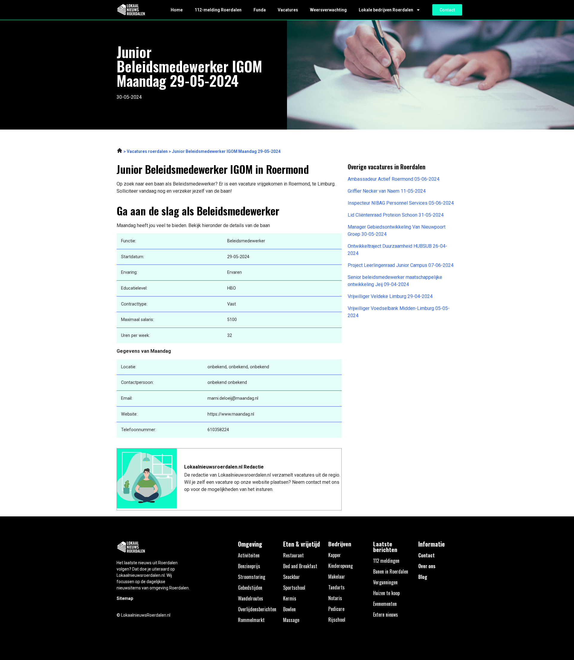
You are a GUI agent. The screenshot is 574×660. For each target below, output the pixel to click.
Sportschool (294, 587)
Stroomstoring (251, 576)
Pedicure (336, 608)
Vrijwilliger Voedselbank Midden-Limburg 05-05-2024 (399, 311)
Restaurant (293, 555)
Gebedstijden (250, 587)
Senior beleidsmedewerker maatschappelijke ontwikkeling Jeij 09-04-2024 (395, 280)
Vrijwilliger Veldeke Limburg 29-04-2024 (390, 296)
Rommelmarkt (251, 619)
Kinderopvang (340, 565)
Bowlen (289, 609)
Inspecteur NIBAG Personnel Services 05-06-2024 (401, 203)
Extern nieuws (385, 614)
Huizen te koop (386, 593)
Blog (422, 576)
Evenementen (385, 603)
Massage (291, 619)
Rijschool (336, 619)
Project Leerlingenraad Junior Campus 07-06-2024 (401, 265)
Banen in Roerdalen (390, 571)
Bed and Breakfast (300, 566)
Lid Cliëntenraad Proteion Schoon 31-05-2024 (396, 215)
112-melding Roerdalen (218, 9)
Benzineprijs (249, 566)
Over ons (427, 566)
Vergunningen (385, 582)
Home (177, 9)
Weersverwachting (328, 9)
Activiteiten (248, 555)
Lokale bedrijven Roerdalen (386, 9)
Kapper (334, 555)
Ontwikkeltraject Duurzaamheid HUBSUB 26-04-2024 (397, 249)
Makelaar (336, 576)
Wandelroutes (250, 598)
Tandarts (336, 587)
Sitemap (125, 598)
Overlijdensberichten (257, 609)
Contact (426, 555)
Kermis (289, 598)
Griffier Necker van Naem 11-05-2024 (387, 191)
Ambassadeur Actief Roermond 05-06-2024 (393, 179)
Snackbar (291, 576)
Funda (260, 9)
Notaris (335, 598)
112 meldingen (386, 560)
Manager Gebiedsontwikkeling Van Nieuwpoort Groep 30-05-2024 (396, 230)
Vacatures (288, 9)
